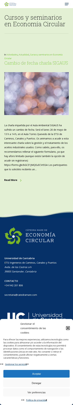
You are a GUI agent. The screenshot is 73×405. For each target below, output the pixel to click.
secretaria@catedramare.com (20, 294)
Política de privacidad (36, 400)
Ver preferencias (37, 392)
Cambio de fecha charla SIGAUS (36, 63)
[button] (68, 328)
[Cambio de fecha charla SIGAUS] (36, 120)
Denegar (36, 383)
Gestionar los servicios (16, 364)
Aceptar (36, 373)
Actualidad (24, 54)
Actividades (12, 54)
